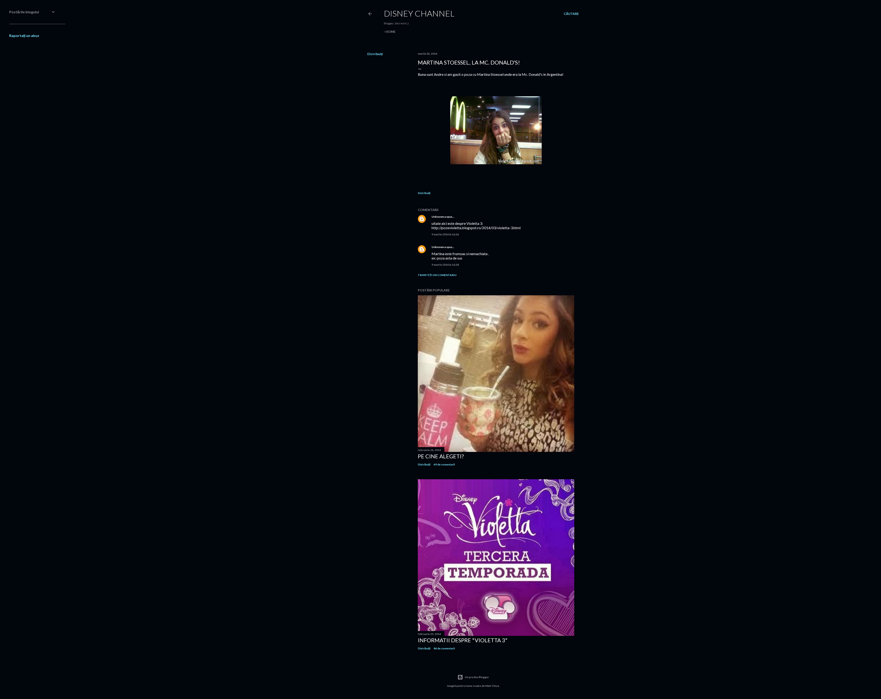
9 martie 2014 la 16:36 (445, 234)
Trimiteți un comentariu (437, 275)
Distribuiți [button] (375, 54)
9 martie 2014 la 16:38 (445, 264)
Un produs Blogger (477, 677)
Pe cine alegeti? (441, 456)
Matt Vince (492, 686)
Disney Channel (419, 13)
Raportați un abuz (24, 35)
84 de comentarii (444, 648)
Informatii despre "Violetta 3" (462, 640)
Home (390, 32)
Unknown (438, 216)
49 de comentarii (444, 464)
